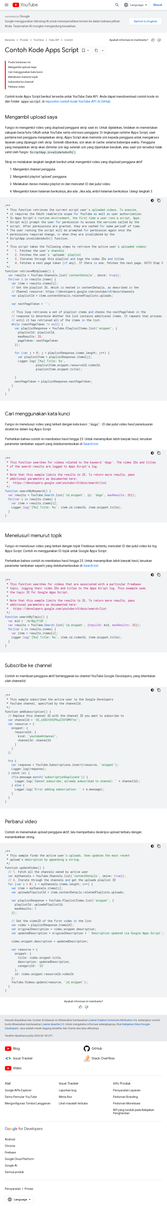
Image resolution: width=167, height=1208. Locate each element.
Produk (24, 39)
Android (10, 1139)
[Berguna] (153, 40)
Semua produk (14, 1172)
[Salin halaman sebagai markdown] (96, 50)
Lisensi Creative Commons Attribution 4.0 (112, 1020)
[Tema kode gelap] (152, 200)
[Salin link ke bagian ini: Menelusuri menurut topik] (66, 536)
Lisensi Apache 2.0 (53, 1024)
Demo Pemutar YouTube (21, 1096)
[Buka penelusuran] (117, 4)
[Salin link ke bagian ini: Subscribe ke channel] (56, 665)
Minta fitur (65, 1096)
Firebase (10, 1152)
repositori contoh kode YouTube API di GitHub (77, 101)
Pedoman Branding (125, 1096)
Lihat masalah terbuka (73, 1103)
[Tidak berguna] (159, 40)
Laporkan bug (67, 1090)
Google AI (11, 1165)
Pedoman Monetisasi (126, 1103)
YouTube (29, 5)
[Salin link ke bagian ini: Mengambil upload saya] (61, 117)
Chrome (10, 1146)
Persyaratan (13, 1188)
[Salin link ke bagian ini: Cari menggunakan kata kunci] (74, 414)
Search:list (90, 444)
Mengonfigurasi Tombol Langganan (28, 1103)
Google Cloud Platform (19, 1159)
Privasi (29, 1188)
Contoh (68, 39)
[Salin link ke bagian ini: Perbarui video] (41, 822)
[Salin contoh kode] (159, 200)
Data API (54, 39)
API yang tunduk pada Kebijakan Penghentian (133, 1111)
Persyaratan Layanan (127, 1090)
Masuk (157, 5)
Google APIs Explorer (18, 1090)
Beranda (10, 39)
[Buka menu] (6, 5)
